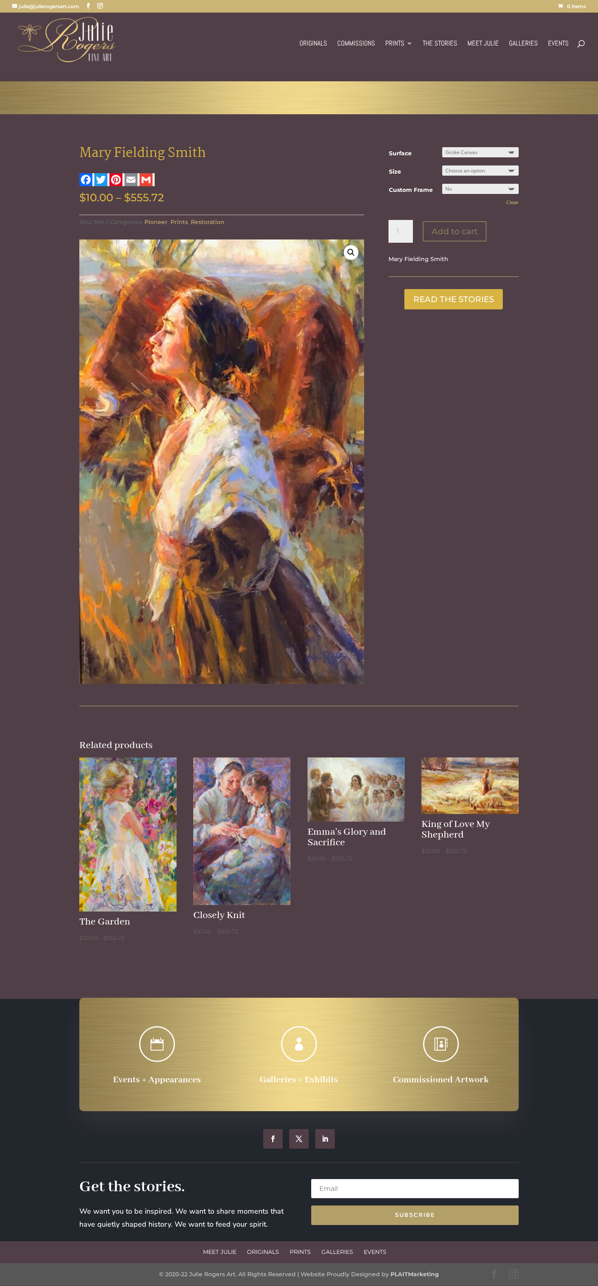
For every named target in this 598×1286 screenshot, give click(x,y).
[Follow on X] (299, 1139)
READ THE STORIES (453, 299)
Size (395, 171)
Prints (394, 44)
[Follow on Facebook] (273, 1139)
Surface (400, 153)
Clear (512, 202)
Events (558, 44)
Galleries (523, 44)
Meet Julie (483, 44)
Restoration (208, 222)
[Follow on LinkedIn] (325, 1139)
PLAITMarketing (415, 1274)
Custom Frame (411, 190)
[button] (351, 252)
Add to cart (455, 231)
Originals (313, 44)
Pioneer (156, 222)
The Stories (440, 44)
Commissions (356, 44)
